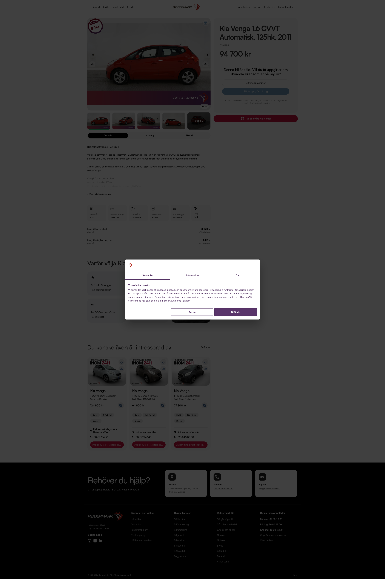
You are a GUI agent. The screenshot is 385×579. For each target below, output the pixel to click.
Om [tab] (237, 275)
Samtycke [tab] (147, 275)
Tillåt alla (235, 312)
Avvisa (192, 312)
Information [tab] (192, 275)
